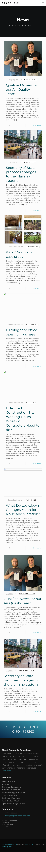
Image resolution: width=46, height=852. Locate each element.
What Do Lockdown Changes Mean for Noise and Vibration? (23, 509)
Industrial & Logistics (9, 795)
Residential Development (11, 790)
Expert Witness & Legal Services (13, 804)
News (11, 25)
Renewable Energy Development (13, 792)
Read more (37, 126)
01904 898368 (11, 813)
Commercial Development (11, 787)
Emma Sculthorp (14, 247)
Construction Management (11, 798)
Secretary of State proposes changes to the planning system (21, 680)
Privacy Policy (29, 844)
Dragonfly (11, 80)
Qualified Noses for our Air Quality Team (21, 89)
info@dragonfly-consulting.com (17, 816)
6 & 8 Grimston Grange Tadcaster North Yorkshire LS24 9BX (10, 823)
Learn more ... (7, 771)
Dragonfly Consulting (9, 844)
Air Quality (5, 784)
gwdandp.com (7, 846)
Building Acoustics (8, 781)
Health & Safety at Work (10, 801)
